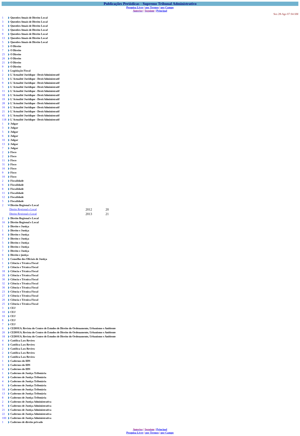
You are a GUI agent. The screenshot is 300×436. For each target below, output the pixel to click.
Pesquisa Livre (134, 7)
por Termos (152, 7)
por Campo (167, 7)
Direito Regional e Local (23, 209)
